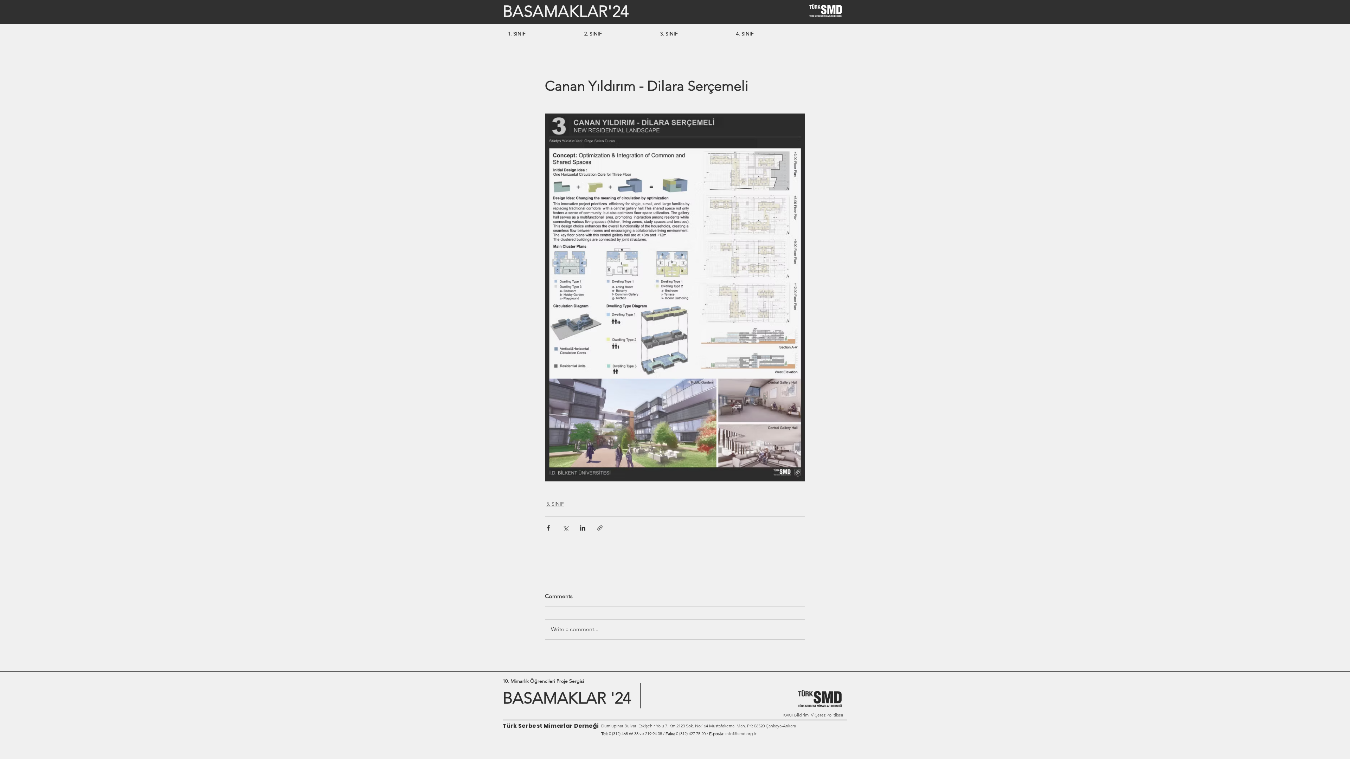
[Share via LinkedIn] (582, 528)
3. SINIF (555, 504)
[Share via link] (600, 528)
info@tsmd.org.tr (741, 733)
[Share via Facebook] (548, 528)
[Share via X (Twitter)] (565, 528)
